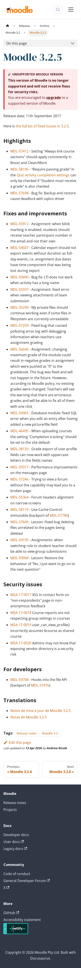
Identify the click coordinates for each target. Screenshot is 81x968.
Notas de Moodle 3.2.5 (28, 717)
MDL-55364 (19, 497)
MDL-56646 (19, 349)
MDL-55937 (19, 289)
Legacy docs (13, 848)
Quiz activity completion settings (43, 175)
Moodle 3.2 (50, 733)
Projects (10, 809)
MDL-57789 (59, 515)
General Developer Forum (24, 880)
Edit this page (20, 742)
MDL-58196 (19, 169)
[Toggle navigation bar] (71, 9)
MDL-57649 (19, 522)
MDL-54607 (19, 247)
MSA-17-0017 (20, 594)
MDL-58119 (19, 509)
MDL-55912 (19, 223)
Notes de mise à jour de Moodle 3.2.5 (40, 710)
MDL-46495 (19, 431)
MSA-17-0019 (20, 624)
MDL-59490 (19, 277)
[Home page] (7, 26)
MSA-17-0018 (20, 612)
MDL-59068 (19, 557)
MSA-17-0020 (20, 643)
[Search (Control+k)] (58, 9)
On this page (16, 43)
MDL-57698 (19, 193)
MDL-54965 (19, 413)
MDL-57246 (19, 479)
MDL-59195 (19, 540)
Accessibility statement (22, 919)
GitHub (9, 912)
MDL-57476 (40, 685)
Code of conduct (16, 873)
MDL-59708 (19, 679)
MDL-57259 (19, 325)
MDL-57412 (19, 151)
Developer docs (16, 834)
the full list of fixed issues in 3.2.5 (42, 126)
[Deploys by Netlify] (15, 933)
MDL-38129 (19, 449)
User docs (11, 841)
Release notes (27, 733)
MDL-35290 (19, 307)
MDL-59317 (19, 467)
